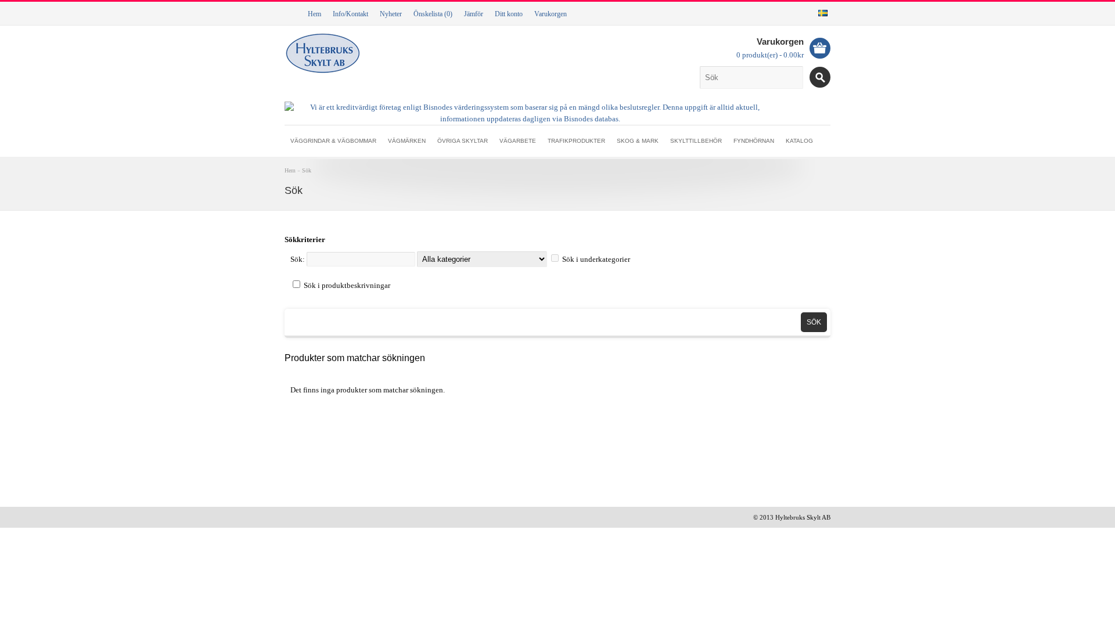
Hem (314, 14)
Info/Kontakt (350, 14)
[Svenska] (823, 13)
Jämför (473, 14)
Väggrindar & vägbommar (333, 141)
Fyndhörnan (753, 141)
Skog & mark (638, 141)
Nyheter (391, 14)
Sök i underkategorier (596, 259)
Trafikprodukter (576, 141)
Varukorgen (550, 14)
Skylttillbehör (696, 141)
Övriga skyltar (462, 141)
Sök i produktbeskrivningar (347, 286)
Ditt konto (509, 14)
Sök (306, 170)
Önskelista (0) (432, 14)
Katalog (799, 141)
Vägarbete (517, 141)
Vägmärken (407, 141)
